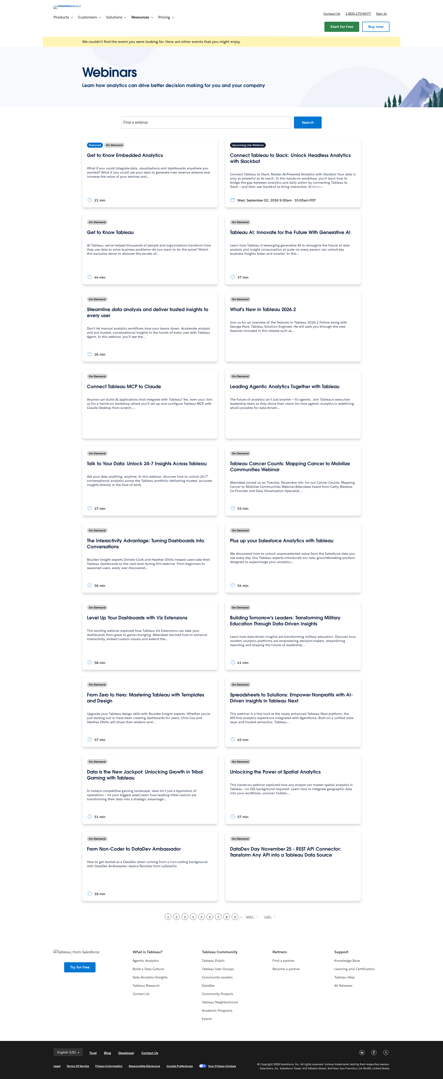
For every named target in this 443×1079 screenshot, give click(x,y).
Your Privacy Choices (222, 1066)
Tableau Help (344, 977)
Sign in (381, 14)
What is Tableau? (147, 952)
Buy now (375, 26)
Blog (107, 1053)
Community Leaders (217, 977)
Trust (93, 1053)
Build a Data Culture (148, 969)
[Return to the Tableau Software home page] (73, 5)
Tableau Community (219, 952)
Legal (57, 1066)
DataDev (208, 985)
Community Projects (217, 994)
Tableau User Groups (218, 969)
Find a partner (283, 961)
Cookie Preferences (180, 1066)
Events (207, 1019)
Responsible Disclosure (144, 1066)
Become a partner (286, 969)
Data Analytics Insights (150, 977)
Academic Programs (217, 1010)
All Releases (343, 985)
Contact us (331, 14)
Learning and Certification (354, 969)
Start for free (341, 26)
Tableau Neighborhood (220, 1002)
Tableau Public (213, 961)
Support (341, 952)
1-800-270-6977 (358, 14)
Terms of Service (78, 1066)
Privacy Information (109, 1066)
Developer (126, 1053)
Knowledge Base (347, 961)
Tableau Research (146, 985)
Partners (279, 952)
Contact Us (141, 994)
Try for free (80, 967)
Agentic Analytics (146, 961)
